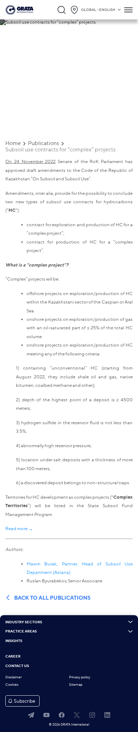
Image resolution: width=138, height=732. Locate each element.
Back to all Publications (52, 598)
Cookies (11, 684)
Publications (43, 143)
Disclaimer (13, 677)
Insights (13, 641)
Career (13, 656)
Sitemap (75, 684)
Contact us (17, 666)
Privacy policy (79, 677)
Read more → (19, 528)
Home (13, 143)
